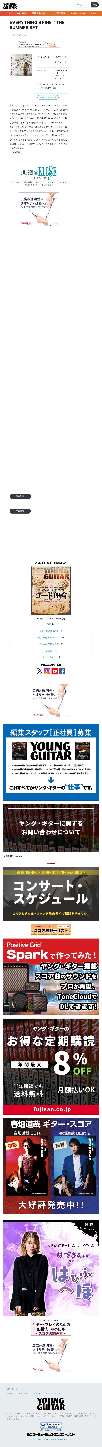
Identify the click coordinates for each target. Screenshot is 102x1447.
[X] (40, 670)
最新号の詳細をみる (49, 631)
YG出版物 (21, 13)
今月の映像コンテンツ (49, 637)
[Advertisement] (39, 361)
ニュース (8, 13)
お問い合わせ (12, 1389)
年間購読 (10, 1393)
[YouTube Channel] (55, 670)
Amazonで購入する (49, 644)
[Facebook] (62, 670)
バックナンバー (49, 657)
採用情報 (37, 1393)
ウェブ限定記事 (58, 13)
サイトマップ (24, 1393)
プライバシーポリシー (53, 1393)
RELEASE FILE (78, 13)
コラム (93, 13)
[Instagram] (47, 670)
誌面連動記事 (38, 13)
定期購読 (49, 650)
